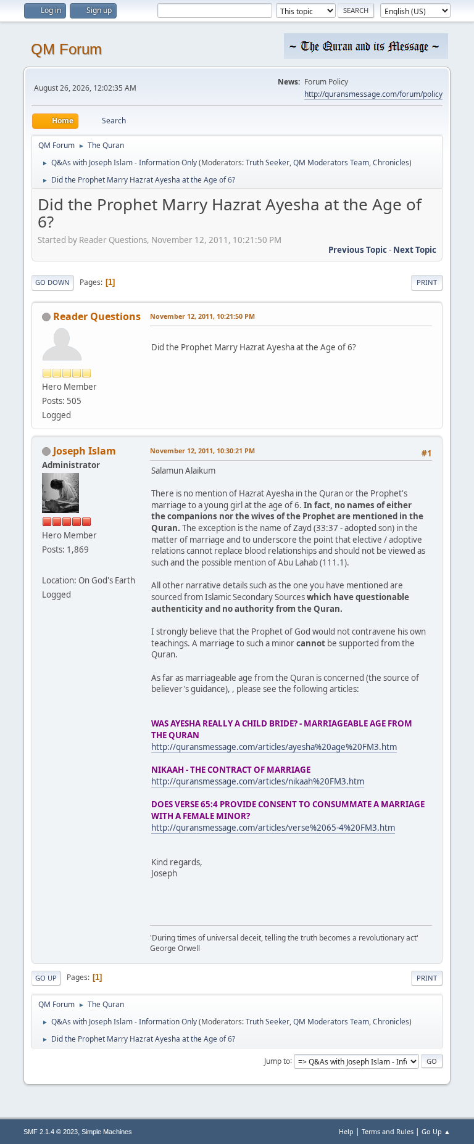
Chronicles (391, 162)
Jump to (277, 1060)
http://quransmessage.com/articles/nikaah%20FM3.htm (257, 781)
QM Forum (66, 49)
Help (346, 1131)
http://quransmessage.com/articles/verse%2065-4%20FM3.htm (273, 827)
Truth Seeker (267, 162)
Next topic (414, 249)
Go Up (46, 977)
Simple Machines (106, 1131)
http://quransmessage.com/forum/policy (373, 94)
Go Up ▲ (436, 1131)
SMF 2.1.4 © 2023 (50, 1131)
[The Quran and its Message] (47, 565)
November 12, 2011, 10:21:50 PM (202, 316)
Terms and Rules (388, 1131)
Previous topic (357, 249)
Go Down (52, 282)
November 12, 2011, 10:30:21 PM (202, 450)
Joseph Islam (84, 451)
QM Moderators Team (331, 162)
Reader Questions (97, 316)
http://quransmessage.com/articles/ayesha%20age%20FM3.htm (274, 746)
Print (427, 282)
